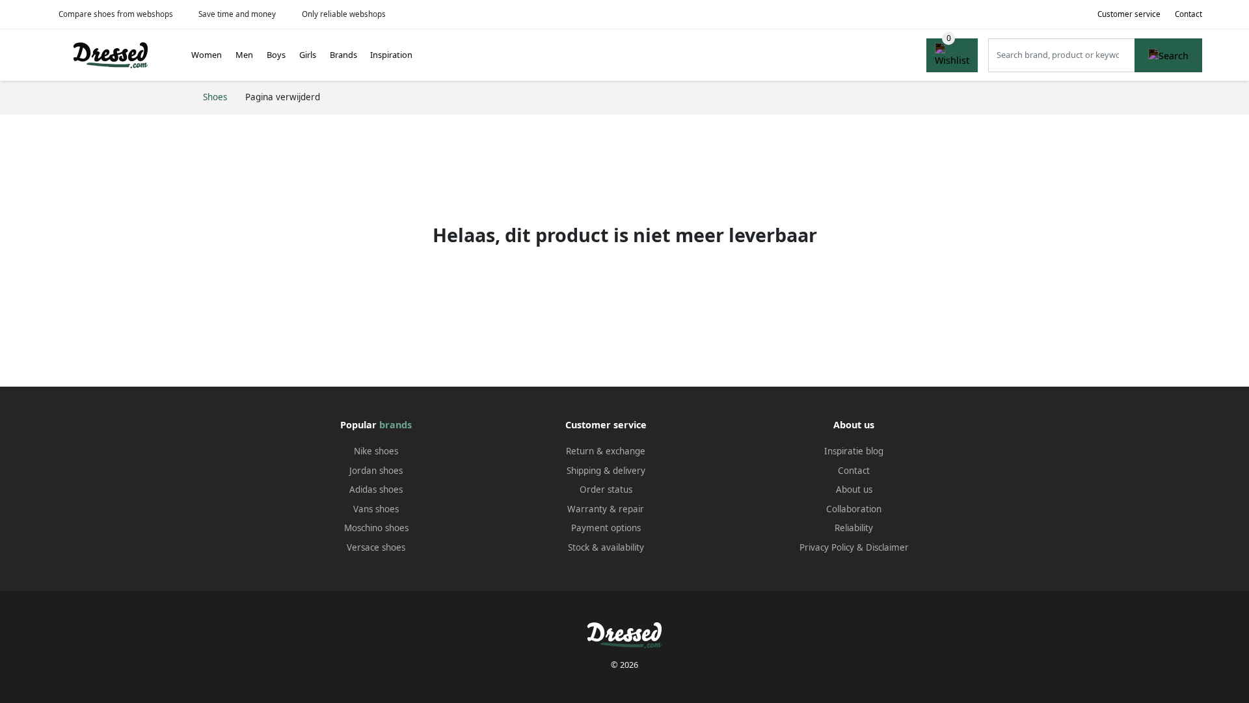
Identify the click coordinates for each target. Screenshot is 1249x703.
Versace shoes (376, 547)
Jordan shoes (376, 470)
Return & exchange (605, 451)
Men (244, 55)
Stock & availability (606, 547)
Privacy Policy (826, 547)
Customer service (1129, 14)
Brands (343, 55)
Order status (606, 489)
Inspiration (391, 55)
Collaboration (853, 509)
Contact (1188, 14)
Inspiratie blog (853, 451)
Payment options (606, 528)
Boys (276, 55)
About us (854, 489)
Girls (307, 55)
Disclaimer (887, 547)
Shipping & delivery (606, 470)
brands (395, 425)
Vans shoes (376, 509)
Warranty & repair (605, 509)
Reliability (854, 528)
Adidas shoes (376, 489)
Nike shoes (376, 451)
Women (206, 55)
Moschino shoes (376, 528)
